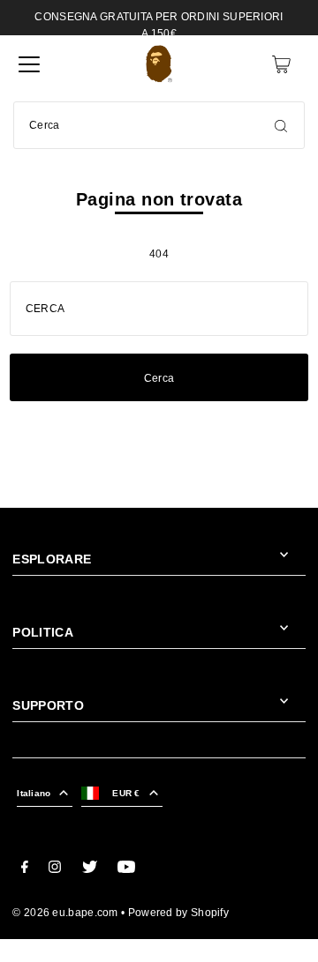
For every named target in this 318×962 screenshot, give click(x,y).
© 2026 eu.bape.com (64, 912)
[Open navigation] (29, 64)
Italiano (33, 793)
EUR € (126, 793)
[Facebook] (24, 869)
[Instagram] (55, 869)
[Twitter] (89, 869)
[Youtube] (126, 869)
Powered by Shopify (178, 912)
